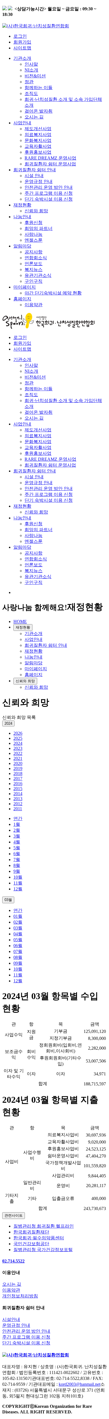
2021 (17, 758)
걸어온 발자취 (39, 111)
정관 (29, 81)
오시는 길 (34, 117)
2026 (17, 733)
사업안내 (22, 122)
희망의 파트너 (39, 228)
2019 (17, 768)
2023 (17, 748)
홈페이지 (22, 298)
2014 (17, 793)
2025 (17, 738)
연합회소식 (36, 257)
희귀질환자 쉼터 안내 (34, 169)
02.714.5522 (13, 1261)
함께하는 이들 (39, 87)
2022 (17, 753)
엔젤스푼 (33, 240)
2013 (17, 798)
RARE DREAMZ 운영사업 (50, 158)
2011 (17, 808)
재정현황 (22, 205)
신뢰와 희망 (36, 210)
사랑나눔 (33, 234)
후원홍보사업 (38, 152)
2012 (17, 803)
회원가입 (22, 42)
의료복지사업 (38, 134)
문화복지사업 (38, 140)
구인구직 (33, 281)
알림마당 (22, 246)
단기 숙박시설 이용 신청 (49, 199)
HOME (20, 621)
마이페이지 (24, 287)
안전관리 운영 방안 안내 (49, 187)
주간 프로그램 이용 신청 (49, 193)
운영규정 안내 (39, 181)
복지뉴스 (33, 269)
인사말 (31, 64)
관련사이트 (13, 1215)
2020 (17, 763)
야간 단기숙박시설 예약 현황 (53, 293)
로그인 (20, 36)
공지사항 (33, 251)
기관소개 (22, 58)
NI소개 (31, 70)
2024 (17, 743)
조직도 (31, 93)
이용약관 (33, 304)
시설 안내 (34, 175)
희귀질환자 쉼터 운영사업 (50, 163)
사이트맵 (22, 48)
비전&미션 (35, 75)
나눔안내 (22, 216)
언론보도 (33, 263)
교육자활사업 (38, 146)
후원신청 (33, 222)
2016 (17, 783)
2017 (17, 778)
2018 (17, 773)
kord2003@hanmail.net (79, 1384)
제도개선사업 (38, 128)
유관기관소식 (38, 275)
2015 (17, 788)
